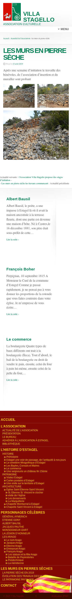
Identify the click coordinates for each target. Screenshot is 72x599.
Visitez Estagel (14, 477)
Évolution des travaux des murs (24, 576)
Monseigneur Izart (15, 530)
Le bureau (9, 437)
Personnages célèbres (23, 512)
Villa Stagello (39, 17)
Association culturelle (22, 24)
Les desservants (17, 498)
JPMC (66, 595)
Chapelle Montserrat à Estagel (22, 504)
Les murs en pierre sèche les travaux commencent (24, 183)
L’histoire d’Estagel (19, 449)
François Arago (14, 551)
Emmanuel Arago (15, 548)
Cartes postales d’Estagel (20, 480)
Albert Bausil (18, 199)
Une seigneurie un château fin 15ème (26, 471)
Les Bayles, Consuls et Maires (22, 465)
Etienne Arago (14, 545)
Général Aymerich (14, 516)
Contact (9, 585)
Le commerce (18, 339)
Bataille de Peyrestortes (21, 557)
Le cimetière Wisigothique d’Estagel (25, 462)
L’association (13, 426)
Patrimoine (9, 474)
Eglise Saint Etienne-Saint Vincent (25, 489)
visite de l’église (16, 495)
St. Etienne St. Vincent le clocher (25, 492)
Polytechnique (16, 560)
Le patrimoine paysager (18, 579)
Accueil (6, 38)
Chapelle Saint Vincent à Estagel (24, 507)
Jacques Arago (14, 542)
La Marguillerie (16, 501)
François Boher (20, 269)
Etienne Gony (11, 520)
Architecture (11, 486)
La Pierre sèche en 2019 (18, 572)
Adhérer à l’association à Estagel (25, 440)
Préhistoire (12, 456)
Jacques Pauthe (13, 526)
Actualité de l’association (20, 430)
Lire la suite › (12, 239)
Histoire (8, 453)
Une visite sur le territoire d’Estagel (25, 483)
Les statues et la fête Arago (22, 554)
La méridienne (16, 563)
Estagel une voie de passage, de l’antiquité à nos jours (36, 459)
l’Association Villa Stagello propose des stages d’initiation (31, 178)
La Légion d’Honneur (16, 533)
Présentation (11, 433)
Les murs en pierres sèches (27, 568)
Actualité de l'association (20, 38)
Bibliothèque (11, 443)
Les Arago (9, 536)
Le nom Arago (14, 540)
